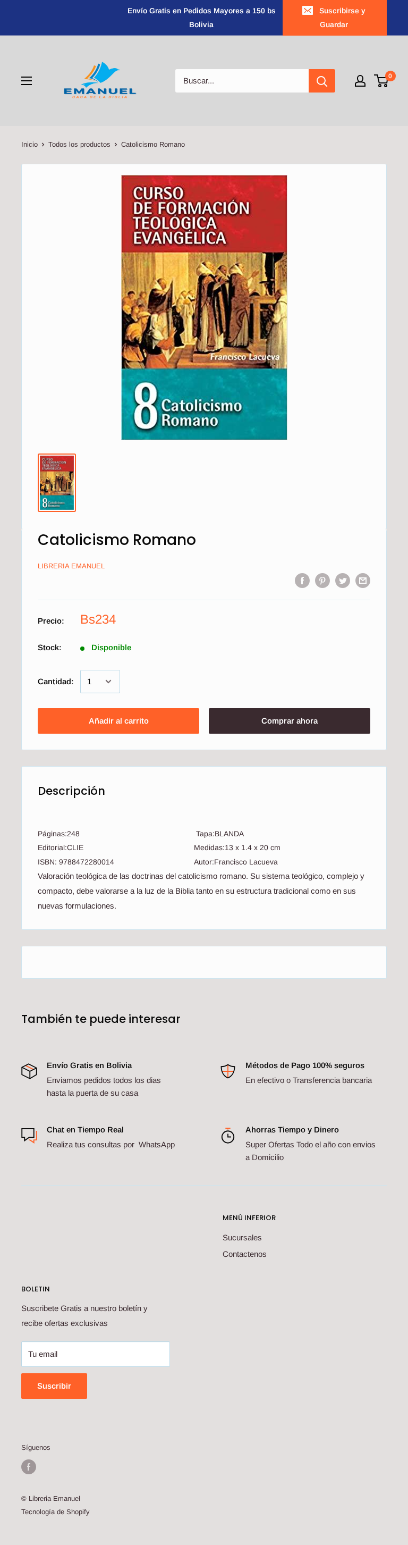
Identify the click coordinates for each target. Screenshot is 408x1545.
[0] (381, 80)
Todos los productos (79, 144)
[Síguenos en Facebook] (28, 1466)
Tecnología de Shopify (55, 1512)
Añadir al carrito (119, 720)
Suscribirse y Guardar (342, 17)
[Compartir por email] (362, 580)
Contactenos (245, 1253)
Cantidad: (56, 681)
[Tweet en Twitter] (342, 580)
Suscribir (54, 1385)
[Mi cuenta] (360, 81)
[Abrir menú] (26, 81)
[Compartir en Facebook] (302, 580)
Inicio (29, 144)
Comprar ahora (289, 720)
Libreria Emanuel (71, 566)
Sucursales (242, 1237)
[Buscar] (322, 81)
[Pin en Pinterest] (322, 580)
